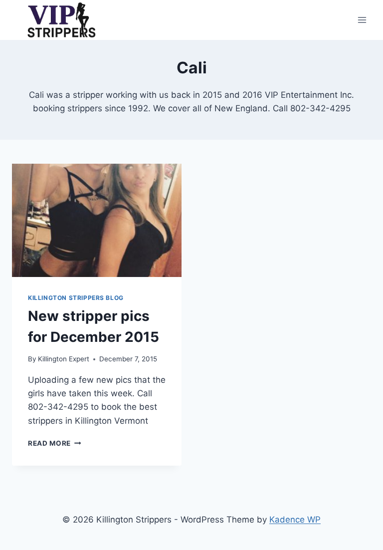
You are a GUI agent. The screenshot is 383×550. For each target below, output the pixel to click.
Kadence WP (295, 520)
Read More (54, 443)
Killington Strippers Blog (76, 297)
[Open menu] (362, 19)
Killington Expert (63, 359)
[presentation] (97, 220)
